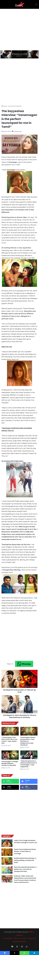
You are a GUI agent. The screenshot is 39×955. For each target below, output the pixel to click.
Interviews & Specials (15, 106)
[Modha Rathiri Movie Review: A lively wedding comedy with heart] (7, 861)
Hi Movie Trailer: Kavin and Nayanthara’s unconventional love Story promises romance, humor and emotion (25, 879)
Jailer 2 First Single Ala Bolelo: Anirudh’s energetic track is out (25, 841)
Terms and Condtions (19, 941)
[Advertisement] (19, 29)
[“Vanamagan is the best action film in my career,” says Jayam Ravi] (10, 731)
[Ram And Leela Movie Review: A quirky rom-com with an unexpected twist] (7, 870)
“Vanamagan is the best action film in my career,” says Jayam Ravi (9, 740)
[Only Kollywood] (19, 4)
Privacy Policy (32, 938)
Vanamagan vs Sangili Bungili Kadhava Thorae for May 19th (10, 763)
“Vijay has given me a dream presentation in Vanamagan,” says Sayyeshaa (28, 764)
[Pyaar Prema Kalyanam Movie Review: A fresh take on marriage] (7, 852)
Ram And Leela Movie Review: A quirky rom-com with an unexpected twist (25, 869)
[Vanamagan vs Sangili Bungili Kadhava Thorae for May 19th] (10, 755)
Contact (23, 938)
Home (5, 106)
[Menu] (37, 5)
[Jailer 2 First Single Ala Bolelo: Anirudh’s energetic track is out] (7, 843)
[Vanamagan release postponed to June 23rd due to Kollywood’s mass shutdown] (29, 731)
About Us (17, 938)
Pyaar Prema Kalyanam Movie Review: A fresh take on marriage (25, 851)
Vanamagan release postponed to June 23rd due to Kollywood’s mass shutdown (27, 741)
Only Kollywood (8, 938)
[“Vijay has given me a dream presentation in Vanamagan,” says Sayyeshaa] (29, 754)
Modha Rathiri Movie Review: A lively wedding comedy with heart (25, 860)
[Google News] (24, 664)
